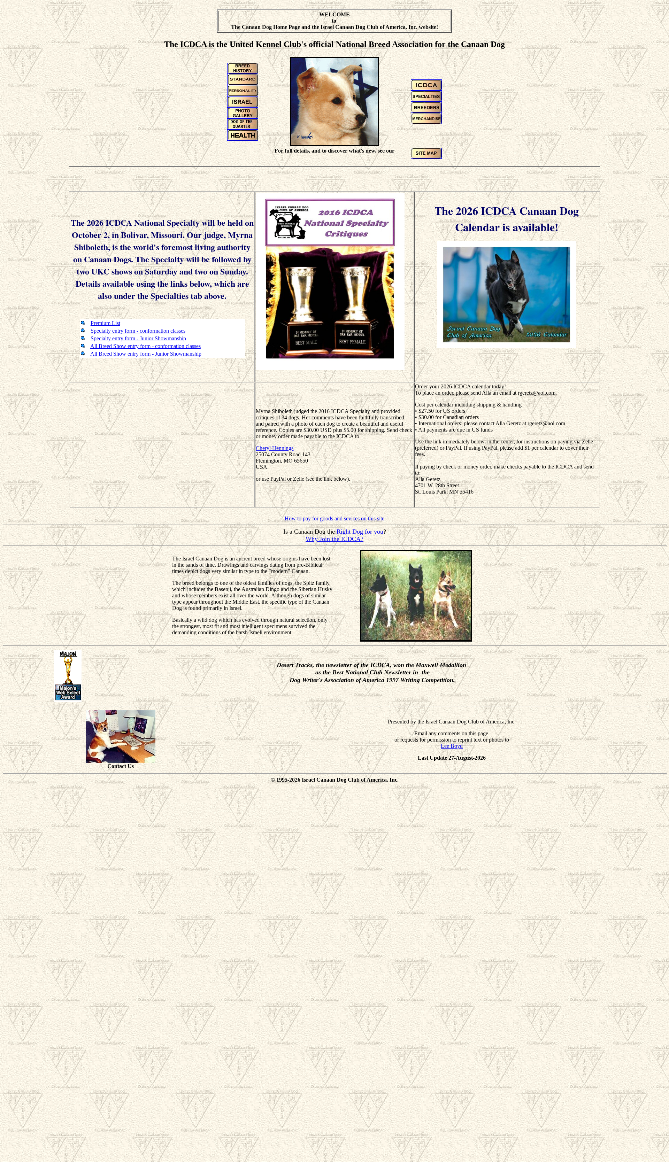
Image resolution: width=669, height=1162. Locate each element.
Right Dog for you (360, 531)
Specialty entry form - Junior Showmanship (138, 338)
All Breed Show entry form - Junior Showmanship (145, 354)
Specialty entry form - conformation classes (138, 331)
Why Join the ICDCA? (334, 538)
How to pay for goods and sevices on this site (334, 518)
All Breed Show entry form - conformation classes (145, 346)
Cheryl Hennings (274, 448)
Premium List (105, 323)
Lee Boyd (452, 746)
